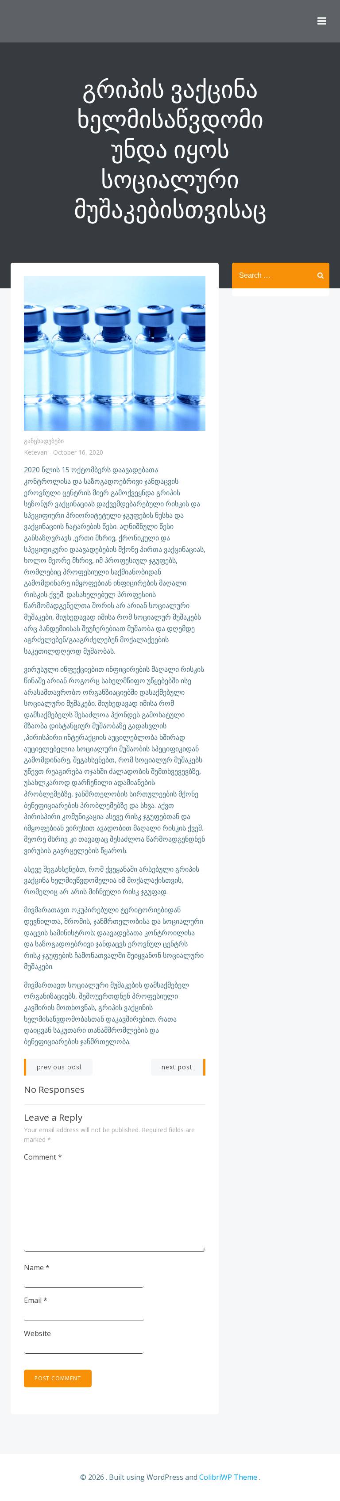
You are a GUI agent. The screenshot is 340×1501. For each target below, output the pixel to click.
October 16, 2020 (78, 452)
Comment (43, 1157)
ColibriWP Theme (228, 1477)
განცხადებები (44, 441)
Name (37, 1267)
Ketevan (35, 452)
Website (37, 1333)
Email (35, 1300)
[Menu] (321, 21)
